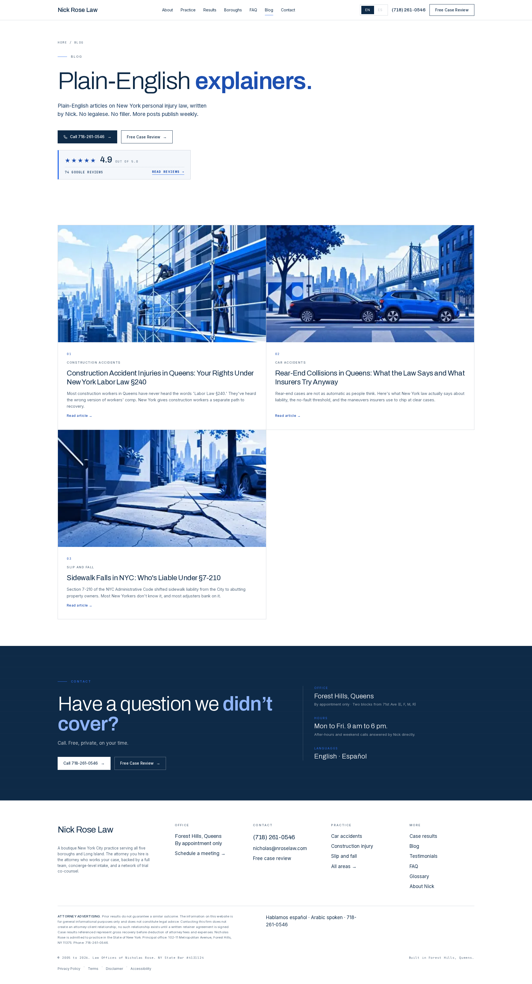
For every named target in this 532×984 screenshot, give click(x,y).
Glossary (419, 876)
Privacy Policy (69, 969)
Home (62, 42)
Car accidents (346, 836)
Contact (288, 9)
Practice (188, 9)
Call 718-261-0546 (90, 137)
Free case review (272, 858)
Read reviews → (168, 172)
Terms (93, 969)
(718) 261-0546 (409, 9)
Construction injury (352, 846)
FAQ (253, 9)
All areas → (344, 866)
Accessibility (141, 969)
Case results (423, 836)
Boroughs (233, 9)
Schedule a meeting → (200, 853)
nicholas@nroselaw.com (280, 848)
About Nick (422, 886)
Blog (269, 9)
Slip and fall (344, 856)
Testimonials (424, 856)
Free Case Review (452, 10)
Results (209, 9)
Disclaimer (114, 969)
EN (367, 10)
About (167, 9)
